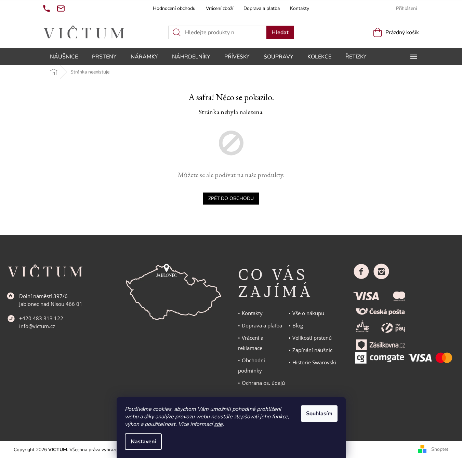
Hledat (280, 32)
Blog (297, 325)
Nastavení (143, 441)
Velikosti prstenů (312, 337)
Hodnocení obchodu (174, 8)
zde (218, 424)
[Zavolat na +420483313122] (46, 8)
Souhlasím (319, 413)
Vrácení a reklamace (250, 342)
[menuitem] (64, 56)
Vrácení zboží (219, 8)
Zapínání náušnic (312, 350)
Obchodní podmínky (251, 365)
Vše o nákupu (308, 313)
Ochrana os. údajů (263, 382)
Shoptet (439, 449)
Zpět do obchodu (231, 198)
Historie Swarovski (314, 362)
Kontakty (299, 8)
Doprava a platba (261, 8)
